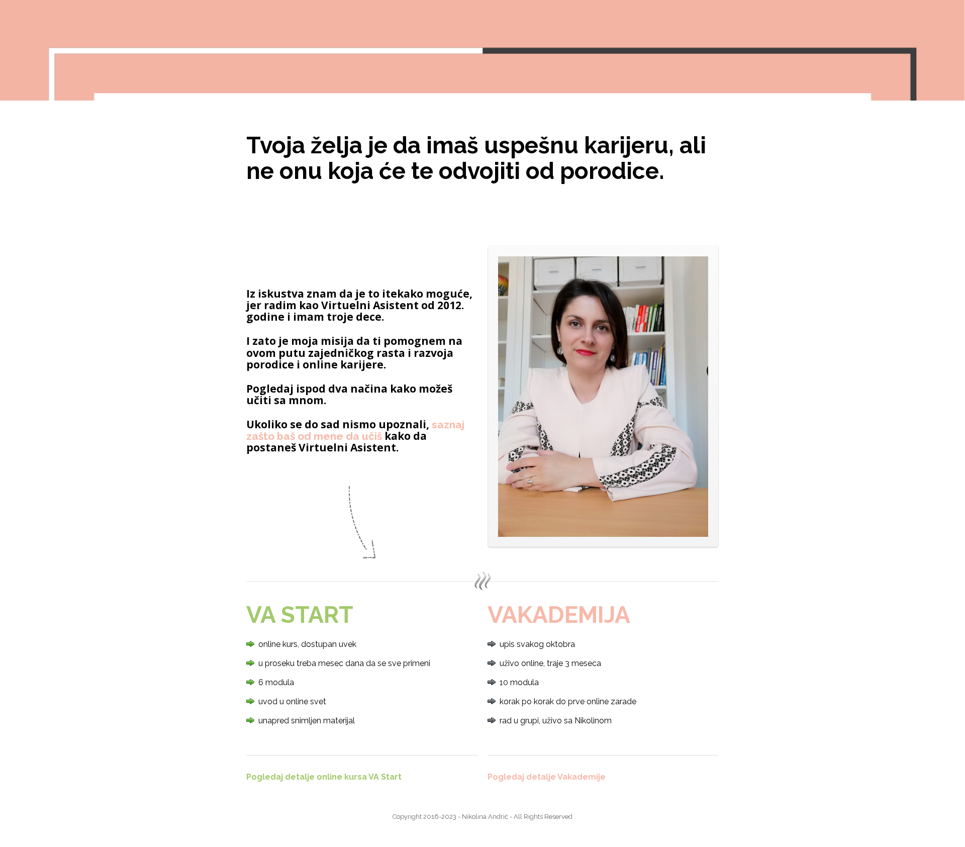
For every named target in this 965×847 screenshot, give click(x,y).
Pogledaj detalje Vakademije (547, 777)
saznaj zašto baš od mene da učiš (355, 430)
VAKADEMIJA (559, 614)
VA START (299, 614)
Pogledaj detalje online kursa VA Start (324, 777)
